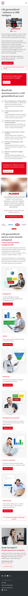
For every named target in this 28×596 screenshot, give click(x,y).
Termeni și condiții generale (7, 587)
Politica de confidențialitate (7, 585)
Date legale (4, 582)
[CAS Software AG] (3, 3)
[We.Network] (10, 576)
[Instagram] (5, 576)
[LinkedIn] (2, 576)
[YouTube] (7, 576)
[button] (25, 199)
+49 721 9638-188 (8, 563)
